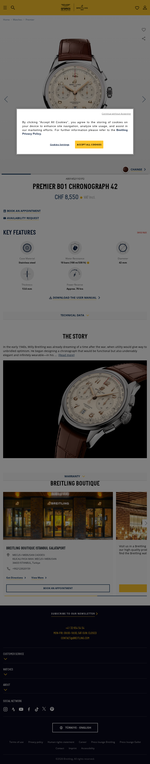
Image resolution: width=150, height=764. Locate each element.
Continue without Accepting (116, 113)
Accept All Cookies (89, 144)
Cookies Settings (59, 144)
